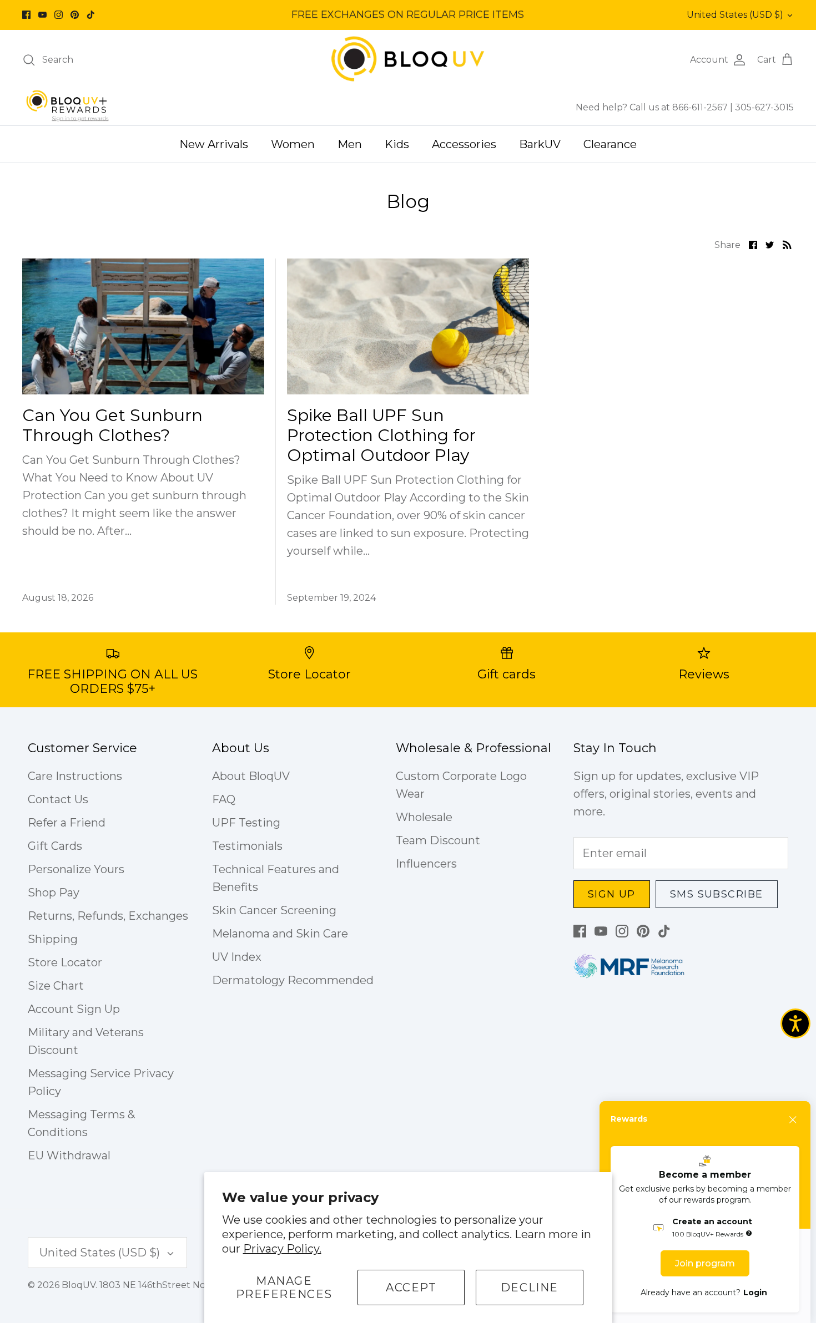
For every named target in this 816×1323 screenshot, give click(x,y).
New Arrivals (213, 144)
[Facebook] (26, 15)
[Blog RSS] (787, 244)
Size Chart (56, 985)
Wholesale (424, 817)
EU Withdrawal (69, 1155)
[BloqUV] (408, 59)
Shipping (53, 939)
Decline (529, 1287)
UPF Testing (246, 822)
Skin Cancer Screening (274, 910)
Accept (411, 1287)
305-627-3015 (764, 107)
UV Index (236, 957)
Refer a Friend (66, 822)
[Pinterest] (74, 15)
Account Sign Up (74, 1009)
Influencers (426, 863)
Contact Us (58, 799)
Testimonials (247, 846)
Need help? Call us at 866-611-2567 (653, 107)
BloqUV (78, 1285)
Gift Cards (55, 846)
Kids (397, 144)
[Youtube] (42, 15)
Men (350, 144)
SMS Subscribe (716, 894)
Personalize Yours (76, 869)
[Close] (793, 1120)
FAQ (223, 799)
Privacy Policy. (282, 1248)
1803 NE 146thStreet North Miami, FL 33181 (193, 1285)
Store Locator (65, 962)
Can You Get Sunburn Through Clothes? (112, 425)
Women (293, 144)
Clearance (610, 144)
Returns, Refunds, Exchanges (108, 915)
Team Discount (438, 840)
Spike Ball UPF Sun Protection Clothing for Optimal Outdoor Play (381, 435)
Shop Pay (53, 892)
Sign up (612, 894)
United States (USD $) (735, 14)
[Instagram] (58, 15)
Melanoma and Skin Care (280, 933)
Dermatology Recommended (293, 980)
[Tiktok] (91, 15)
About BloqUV (251, 776)
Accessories (464, 144)
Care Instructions (75, 776)
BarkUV (540, 144)
